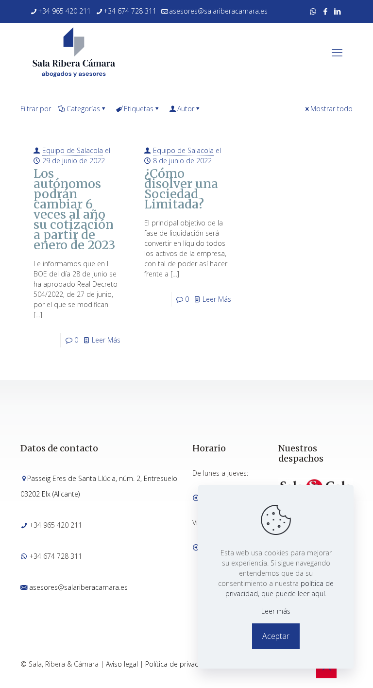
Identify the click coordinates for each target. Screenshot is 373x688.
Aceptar (275, 636)
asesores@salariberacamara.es (218, 11)
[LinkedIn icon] (337, 11)
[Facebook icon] (325, 11)
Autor (185, 108)
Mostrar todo (331, 108)
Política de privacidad (178, 664)
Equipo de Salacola (72, 150)
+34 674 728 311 (129, 11)
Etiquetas (138, 108)
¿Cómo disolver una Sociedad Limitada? (181, 189)
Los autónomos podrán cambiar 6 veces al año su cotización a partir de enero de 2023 (75, 209)
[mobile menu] (337, 52)
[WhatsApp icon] (313, 11)
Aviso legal (122, 664)
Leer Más (106, 339)
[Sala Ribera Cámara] (74, 52)
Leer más (275, 611)
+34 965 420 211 (64, 11)
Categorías (83, 108)
